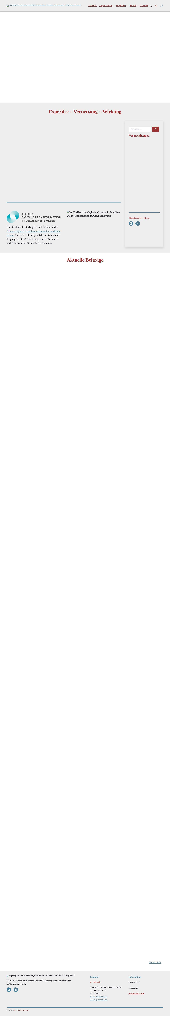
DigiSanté (120, 281)
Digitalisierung (69, 511)
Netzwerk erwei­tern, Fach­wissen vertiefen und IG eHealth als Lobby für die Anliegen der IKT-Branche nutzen (92, 144)
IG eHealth (67, 278)
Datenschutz (134, 982)
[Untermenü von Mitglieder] (126, 5)
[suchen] (155, 129)
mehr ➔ (14, 484)
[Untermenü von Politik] (137, 5)
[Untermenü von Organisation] (112, 5)
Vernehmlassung (17, 738)
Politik (13, 460)
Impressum (133, 988)
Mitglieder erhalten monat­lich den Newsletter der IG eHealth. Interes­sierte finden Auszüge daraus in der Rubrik (93, 184)
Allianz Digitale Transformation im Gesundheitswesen (34, 233)
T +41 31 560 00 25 (98, 997)
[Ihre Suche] (161, 5)
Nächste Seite (155, 962)
